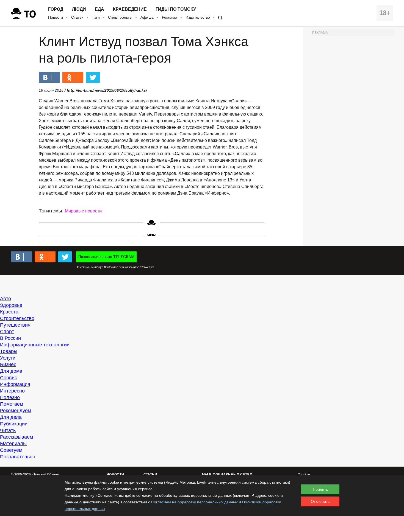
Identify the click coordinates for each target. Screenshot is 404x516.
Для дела (11, 417)
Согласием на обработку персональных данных (194, 502)
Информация (15, 384)
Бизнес (8, 364)
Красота (9, 312)
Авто (5, 298)
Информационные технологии (35, 344)
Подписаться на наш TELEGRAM (106, 257)
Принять (320, 489)
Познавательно (17, 456)
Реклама (169, 17)
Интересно (12, 391)
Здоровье (11, 305)
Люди (79, 9)
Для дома (11, 371)
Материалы (13, 443)
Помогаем (11, 404)
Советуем (11, 450)
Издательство (198, 17)
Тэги (96, 17)
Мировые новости (83, 211)
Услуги (7, 358)
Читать (8, 430)
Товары (8, 351)
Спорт (7, 331)
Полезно (10, 397)
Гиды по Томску (176, 9)
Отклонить (320, 501)
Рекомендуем (15, 410)
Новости (55, 17)
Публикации (13, 424)
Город (55, 9)
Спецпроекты (120, 17)
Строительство (17, 318)
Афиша (147, 17)
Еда (99, 9)
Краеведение (130, 9)
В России (10, 338)
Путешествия (15, 325)
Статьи (77, 17)
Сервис (8, 377)
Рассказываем (16, 437)
